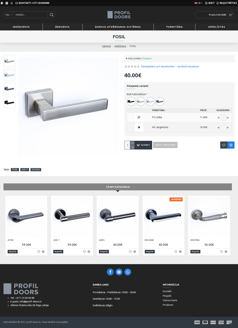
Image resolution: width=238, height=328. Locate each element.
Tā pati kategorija (118, 187)
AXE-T (25, 169)
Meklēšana (120, 46)
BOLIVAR (149, 240)
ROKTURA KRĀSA (136, 94)
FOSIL (15, 169)
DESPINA (195, 240)
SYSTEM (36, 169)
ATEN (10, 240)
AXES (102, 240)
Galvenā (106, 46)
